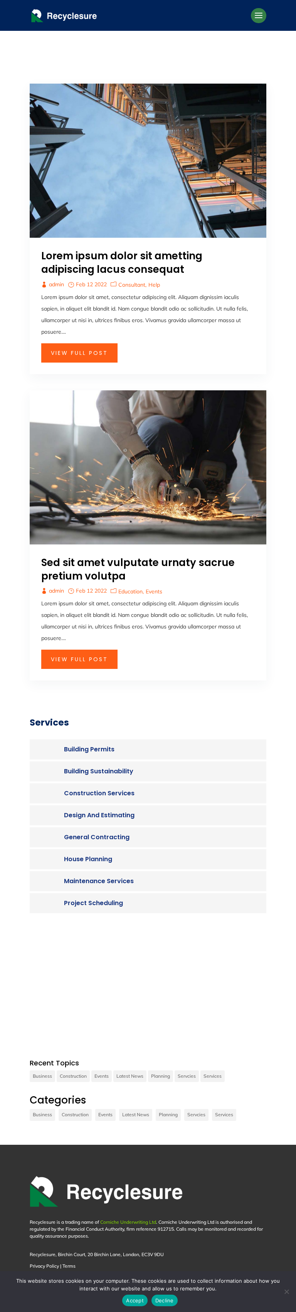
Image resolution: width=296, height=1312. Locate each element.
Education (130, 591)
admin (56, 284)
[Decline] (286, 1291)
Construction (73, 1076)
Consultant (131, 284)
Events (154, 591)
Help (154, 284)
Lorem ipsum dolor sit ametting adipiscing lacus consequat (121, 262)
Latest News (129, 1076)
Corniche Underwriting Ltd (128, 1222)
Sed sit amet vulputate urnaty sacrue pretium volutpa (138, 569)
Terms (69, 1266)
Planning (160, 1076)
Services (213, 1076)
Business (42, 1076)
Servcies (187, 1076)
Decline (164, 1300)
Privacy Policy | (46, 1266)
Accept (135, 1300)
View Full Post (79, 353)
